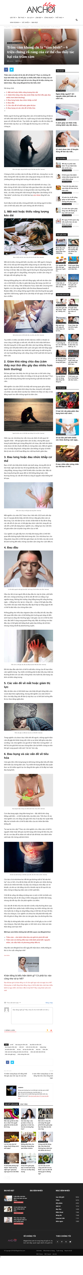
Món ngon (59, 1221)
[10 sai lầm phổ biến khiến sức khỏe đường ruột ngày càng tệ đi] (67, 427)
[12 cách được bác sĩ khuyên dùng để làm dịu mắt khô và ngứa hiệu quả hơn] (67, 138)
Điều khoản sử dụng (49, 1250)
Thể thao (58, 17)
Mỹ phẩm (59, 1203)
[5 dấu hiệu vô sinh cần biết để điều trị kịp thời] (61, 277)
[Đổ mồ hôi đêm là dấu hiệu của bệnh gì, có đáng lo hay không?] (73, 337)
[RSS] (66, 1241)
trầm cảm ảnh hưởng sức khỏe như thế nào (16, 1052)
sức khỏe (36, 195)
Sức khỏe (25, 22)
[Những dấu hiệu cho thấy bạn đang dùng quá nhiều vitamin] (28, 1137)
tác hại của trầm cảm (28, 1049)
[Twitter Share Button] (12, 70)
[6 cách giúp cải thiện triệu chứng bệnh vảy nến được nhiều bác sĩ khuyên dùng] (67, 112)
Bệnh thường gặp (18, 43)
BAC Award (48, 1254)
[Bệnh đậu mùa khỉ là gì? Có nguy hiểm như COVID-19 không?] (61, 242)
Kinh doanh (14, 22)
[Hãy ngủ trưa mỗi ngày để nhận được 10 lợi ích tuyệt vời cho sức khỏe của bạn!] (61, 320)
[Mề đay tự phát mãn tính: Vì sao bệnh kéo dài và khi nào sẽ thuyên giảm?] (58, 165)
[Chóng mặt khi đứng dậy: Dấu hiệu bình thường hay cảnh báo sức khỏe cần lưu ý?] (45, 1137)
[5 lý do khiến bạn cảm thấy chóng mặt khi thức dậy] (8, 1209)
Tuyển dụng (59, 1250)
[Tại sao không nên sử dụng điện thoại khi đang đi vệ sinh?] (61, 371)
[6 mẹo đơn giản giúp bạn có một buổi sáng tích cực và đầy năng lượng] (28, 1158)
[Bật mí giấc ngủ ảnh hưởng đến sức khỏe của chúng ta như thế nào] (73, 242)
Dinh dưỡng (41, 1163)
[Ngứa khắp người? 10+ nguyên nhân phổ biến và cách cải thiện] (67, 83)
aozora (20, 1087)
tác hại (19, 1049)
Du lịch (30, 17)
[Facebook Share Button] (6, 70)
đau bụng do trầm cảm (21, 1044)
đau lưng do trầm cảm (11, 1047)
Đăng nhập (49, 1002)
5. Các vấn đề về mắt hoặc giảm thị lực (21, 105)
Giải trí (12, 17)
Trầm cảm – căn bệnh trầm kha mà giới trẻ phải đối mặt (27, 937)
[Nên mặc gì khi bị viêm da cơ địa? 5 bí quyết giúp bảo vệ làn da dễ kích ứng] (11, 1113)
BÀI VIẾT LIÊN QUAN (11, 1104)
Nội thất (7, 1163)
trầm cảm (45, 1049)
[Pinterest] (61, 1241)
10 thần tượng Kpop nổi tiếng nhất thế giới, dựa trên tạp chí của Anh (15, 1075)
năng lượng (43, 1047)
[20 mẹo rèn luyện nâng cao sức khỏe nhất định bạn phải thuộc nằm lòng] (73, 353)
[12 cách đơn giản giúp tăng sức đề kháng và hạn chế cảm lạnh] (58, 210)
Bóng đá (59, 1215)
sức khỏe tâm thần (10, 1049)
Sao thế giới (60, 1197)
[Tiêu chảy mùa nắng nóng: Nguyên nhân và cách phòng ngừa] (8, 1220)
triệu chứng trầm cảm (23, 1054)
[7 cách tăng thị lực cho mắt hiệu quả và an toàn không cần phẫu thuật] (61, 337)
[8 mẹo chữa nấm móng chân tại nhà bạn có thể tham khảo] (67, 453)
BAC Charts (39, 1254)
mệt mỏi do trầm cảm (32, 1047)
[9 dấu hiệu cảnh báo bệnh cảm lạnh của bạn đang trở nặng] (8, 1198)
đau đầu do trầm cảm (35, 1044)
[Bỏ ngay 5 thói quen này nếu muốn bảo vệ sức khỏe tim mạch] (58, 221)
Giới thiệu (39, 1250)
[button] (76, 20)
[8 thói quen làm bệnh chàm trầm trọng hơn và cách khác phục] (58, 176)
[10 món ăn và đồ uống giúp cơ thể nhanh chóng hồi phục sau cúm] (58, 198)
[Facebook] (57, 1241)
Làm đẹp (38, 17)
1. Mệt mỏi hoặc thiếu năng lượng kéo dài (22, 92)
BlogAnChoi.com (29, 1241)
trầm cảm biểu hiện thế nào (37, 1052)
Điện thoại (59, 1212)
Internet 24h (60, 1218)
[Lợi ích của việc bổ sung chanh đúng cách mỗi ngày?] (11, 1137)
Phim (58, 1200)
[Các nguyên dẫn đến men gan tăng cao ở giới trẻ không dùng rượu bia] (61, 260)
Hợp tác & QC (68, 1250)
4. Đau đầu (10, 103)
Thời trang (41, 1118)
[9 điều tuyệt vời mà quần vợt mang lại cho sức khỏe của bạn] (73, 277)
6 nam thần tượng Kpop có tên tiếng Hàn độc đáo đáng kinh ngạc (42, 1076)
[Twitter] (70, 1241)
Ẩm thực (21, 17)
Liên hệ (55, 1254)
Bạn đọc (35, 22)
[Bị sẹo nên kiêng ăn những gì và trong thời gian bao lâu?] (61, 353)
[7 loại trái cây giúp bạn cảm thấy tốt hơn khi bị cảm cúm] (58, 187)
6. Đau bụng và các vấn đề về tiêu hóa (20, 108)
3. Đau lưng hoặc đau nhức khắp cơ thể (21, 100)
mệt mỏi (21, 1047)
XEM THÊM (23, 1104)
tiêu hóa (38, 1049)
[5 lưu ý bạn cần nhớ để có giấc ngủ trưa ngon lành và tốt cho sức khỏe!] (73, 320)
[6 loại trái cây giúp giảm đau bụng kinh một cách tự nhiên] (67, 400)
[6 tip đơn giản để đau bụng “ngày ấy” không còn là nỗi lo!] (61, 302)
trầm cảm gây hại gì (10, 1054)
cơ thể (11, 1044)
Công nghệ (48, 17)
